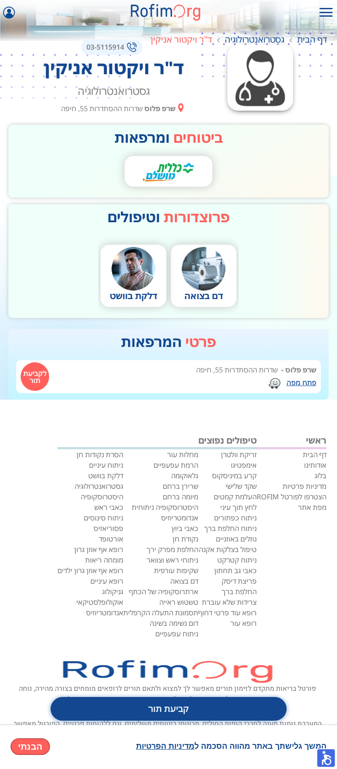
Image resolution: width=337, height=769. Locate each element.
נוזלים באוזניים (236, 539)
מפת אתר (312, 507)
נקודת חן (185, 539)
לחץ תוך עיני (238, 507)
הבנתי (30, 746)
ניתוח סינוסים (103, 518)
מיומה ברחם (180, 497)
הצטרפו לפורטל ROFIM (291, 497)
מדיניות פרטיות (304, 486)
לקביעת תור (35, 376)
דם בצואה (184, 581)
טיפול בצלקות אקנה (228, 549)
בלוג (320, 475)
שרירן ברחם (180, 486)
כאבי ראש (108, 507)
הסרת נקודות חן (99, 454)
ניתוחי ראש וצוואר (172, 560)
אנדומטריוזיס (179, 518)
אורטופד (111, 539)
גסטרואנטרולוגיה (254, 39)
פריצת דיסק (239, 581)
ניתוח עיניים (106, 465)
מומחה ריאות (104, 560)
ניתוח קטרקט (237, 560)
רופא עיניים (106, 581)
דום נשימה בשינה (174, 623)
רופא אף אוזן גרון (98, 549)
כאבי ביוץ (185, 528)
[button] (326, 758)
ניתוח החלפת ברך (230, 528)
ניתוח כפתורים (235, 518)
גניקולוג (112, 591)
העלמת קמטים (235, 497)
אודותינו (315, 465)
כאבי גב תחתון (235, 570)
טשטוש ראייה (178, 602)
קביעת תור (168, 709)
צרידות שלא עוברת (229, 602)
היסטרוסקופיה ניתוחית (165, 507)
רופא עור (243, 623)
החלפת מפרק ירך (172, 549)
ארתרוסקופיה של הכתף (163, 591)
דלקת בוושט (105, 475)
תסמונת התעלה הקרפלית (160, 612)
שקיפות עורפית (176, 570)
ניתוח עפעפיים (176, 634)
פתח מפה (301, 382)
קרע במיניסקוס (234, 475)
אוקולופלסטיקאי (99, 602)
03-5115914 (105, 47)
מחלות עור (182, 454)
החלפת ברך (239, 591)
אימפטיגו (244, 465)
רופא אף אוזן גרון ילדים (90, 570)
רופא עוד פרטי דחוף (227, 612)
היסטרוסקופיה (102, 497)
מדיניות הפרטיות (165, 746)
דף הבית (312, 39)
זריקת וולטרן (239, 454)
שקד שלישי (241, 486)
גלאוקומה (184, 475)
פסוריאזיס (108, 528)
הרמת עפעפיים (176, 465)
